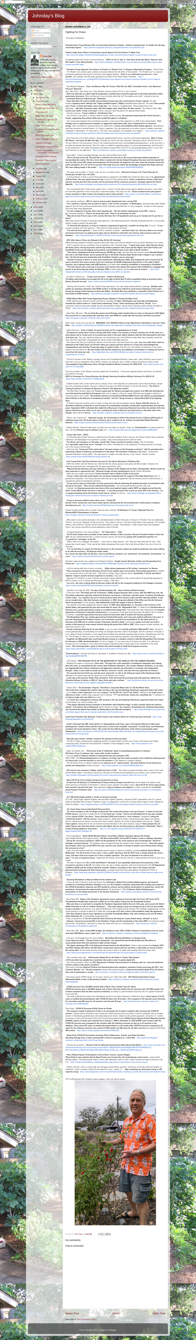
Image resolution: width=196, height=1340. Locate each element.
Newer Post (72, 1313)
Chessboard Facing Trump (46, 147)
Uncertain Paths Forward (46, 160)
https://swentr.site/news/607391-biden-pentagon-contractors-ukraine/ (92, 586)
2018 (36, 226)
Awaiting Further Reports (46, 156)
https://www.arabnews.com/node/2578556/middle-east (122, 765)
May (38, 187)
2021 (36, 215)
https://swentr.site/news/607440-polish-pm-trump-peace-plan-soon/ (107, 505)
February (40, 199)
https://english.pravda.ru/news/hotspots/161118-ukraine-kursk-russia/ (100, 423)
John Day (47, 56)
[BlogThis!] (102, 1234)
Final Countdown (42, 164)
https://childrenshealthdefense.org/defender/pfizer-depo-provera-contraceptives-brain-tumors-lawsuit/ (109, 1062)
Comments (39, 35)
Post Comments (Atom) (87, 1319)
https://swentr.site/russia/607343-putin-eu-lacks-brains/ (93, 556)
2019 (36, 222)
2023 (36, 207)
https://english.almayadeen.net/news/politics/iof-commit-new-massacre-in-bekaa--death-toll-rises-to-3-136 (106, 775)
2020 (36, 218)
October (39, 169)
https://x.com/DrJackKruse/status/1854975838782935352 (121, 167)
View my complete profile (41, 77)
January (39, 202)
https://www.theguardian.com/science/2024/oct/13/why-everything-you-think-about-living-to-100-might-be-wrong (122, 1072)
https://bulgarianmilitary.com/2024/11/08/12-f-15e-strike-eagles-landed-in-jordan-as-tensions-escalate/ (119, 804)
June (38, 184)
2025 (36, 90)
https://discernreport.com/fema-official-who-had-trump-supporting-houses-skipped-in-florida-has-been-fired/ (113, 308)
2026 (36, 87)
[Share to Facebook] (107, 1234)
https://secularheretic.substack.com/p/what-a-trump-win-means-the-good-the (122, 150)
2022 (36, 211)
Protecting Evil (41, 112)
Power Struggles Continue (46, 139)
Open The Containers (44, 125)
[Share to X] (104, 1234)
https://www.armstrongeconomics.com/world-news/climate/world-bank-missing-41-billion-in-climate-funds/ (107, 953)
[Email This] (99, 1234)
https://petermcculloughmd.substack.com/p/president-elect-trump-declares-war (114, 48)
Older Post (159, 1313)
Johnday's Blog (48, 15)
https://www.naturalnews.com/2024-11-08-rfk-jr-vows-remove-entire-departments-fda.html (109, 235)
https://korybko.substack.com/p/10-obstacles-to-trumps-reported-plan (92, 515)
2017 (36, 230)
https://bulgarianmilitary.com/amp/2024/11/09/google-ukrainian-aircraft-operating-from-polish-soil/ (113, 564)
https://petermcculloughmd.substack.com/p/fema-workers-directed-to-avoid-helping (123, 294)
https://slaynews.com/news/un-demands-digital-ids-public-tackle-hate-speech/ (125, 972)
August (39, 176)
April (38, 191)
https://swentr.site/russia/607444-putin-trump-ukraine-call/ (88, 457)
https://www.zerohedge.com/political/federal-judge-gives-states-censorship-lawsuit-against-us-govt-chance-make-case (111, 55)
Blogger (113, 1330)
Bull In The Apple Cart (44, 135)
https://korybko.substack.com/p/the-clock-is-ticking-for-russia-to (117, 413)
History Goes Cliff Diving (45, 104)
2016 (36, 233)
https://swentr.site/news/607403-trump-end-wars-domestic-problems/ (114, 281)
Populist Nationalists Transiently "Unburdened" (47, 151)
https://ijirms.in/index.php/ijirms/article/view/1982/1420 (98, 1030)
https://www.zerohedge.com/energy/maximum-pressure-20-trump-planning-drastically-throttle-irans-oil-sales (116, 184)
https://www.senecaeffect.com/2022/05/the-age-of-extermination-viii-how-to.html (96, 649)
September (41, 172)
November (40, 101)
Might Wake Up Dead (44, 116)
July (38, 180)
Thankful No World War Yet (46, 108)
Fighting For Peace (43, 143)
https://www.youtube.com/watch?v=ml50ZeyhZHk (85, 379)
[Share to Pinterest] (109, 1234)
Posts (36, 31)
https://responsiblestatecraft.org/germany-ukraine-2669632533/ (133, 430)
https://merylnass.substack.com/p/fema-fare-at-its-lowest (88, 318)
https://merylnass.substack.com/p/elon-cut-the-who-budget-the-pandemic (130, 933)
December (40, 97)
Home (115, 1313)
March (39, 195)
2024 (36, 94)
